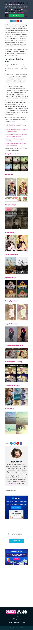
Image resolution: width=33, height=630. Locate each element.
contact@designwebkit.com (16, 619)
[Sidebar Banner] (16, 507)
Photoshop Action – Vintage (14, 362)
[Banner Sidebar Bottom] (16, 557)
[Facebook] (21, 21)
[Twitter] (14, 21)
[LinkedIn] (11, 21)
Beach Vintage (9, 409)
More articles (12, 483)
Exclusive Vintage (10, 277)
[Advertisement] (16, 583)
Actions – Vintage (10, 205)
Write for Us (23, 622)
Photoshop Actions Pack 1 (13, 385)
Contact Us (9, 622)
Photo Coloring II (10, 232)
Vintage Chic (9, 175)
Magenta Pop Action (11, 324)
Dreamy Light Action (11, 301)
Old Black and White (11, 254)
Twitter (20, 481)
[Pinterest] (17, 21)
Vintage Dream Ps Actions (13, 154)
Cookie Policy (21, 12)
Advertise (16, 622)
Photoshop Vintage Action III (14, 345)
